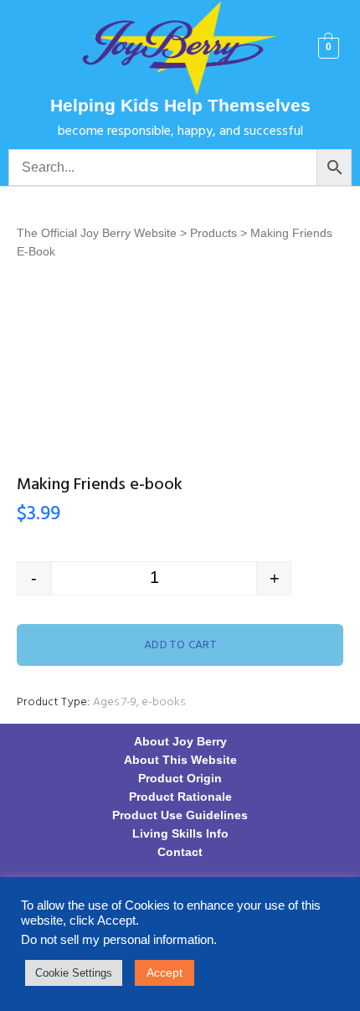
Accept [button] (165, 972)
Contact (180, 852)
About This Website (180, 759)
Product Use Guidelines (180, 815)
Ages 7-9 (114, 702)
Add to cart (180, 645)
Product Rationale (180, 796)
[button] (36, 48)
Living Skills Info (180, 833)
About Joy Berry (180, 741)
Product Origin (180, 778)
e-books (163, 702)
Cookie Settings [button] (73, 973)
